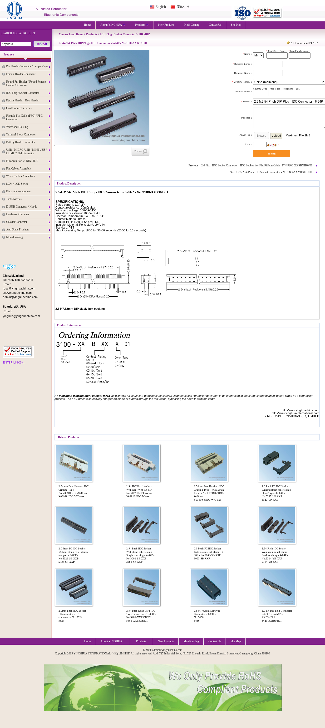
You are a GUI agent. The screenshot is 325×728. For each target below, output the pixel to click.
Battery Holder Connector (20, 142)
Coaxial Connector (16, 222)
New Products (166, 24)
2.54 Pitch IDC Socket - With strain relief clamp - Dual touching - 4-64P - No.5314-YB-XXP (275, 553)
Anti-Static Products (17, 229)
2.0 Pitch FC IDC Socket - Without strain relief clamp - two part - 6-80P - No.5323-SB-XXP (74, 553)
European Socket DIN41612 (22, 161)
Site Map (236, 24)
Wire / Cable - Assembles (20, 176)
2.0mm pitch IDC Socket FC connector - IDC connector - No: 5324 (72, 614)
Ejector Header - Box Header (22, 100)
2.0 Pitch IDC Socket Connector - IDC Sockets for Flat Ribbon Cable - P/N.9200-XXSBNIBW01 (256, 165)
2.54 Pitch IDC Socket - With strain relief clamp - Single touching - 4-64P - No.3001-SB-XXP (140, 553)
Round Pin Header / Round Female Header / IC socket (26, 83)
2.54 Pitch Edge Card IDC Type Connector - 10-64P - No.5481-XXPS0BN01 (141, 614)
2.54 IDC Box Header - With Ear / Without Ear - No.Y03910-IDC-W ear (139, 489)
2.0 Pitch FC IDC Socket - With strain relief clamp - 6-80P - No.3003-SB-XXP (209, 552)
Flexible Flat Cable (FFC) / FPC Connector (24, 117)
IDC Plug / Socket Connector (22, 93)
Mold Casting (191, 24)
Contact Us (215, 24)
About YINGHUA (111, 24)
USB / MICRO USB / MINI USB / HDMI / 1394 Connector (26, 151)
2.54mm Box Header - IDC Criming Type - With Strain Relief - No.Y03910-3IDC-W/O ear (209, 491)
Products (140, 24)
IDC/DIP (144, 34)
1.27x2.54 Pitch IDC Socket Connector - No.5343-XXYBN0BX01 (274, 172)
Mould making (14, 237)
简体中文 (183, 7)
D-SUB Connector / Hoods (21, 206)
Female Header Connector (20, 74)
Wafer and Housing (17, 127)
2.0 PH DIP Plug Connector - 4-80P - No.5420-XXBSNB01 (277, 614)
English (161, 7)
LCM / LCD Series (17, 183)
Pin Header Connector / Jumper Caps (27, 66)
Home (87, 24)
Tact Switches (14, 199)
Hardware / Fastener (17, 214)
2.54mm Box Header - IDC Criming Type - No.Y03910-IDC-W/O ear (74, 489)
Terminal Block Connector (21, 134)
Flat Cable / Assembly (18, 168)
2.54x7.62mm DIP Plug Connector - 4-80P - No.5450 (207, 614)
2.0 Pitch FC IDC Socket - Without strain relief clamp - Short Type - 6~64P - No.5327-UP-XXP (277, 491)
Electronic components (19, 191)
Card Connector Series (19, 108)
